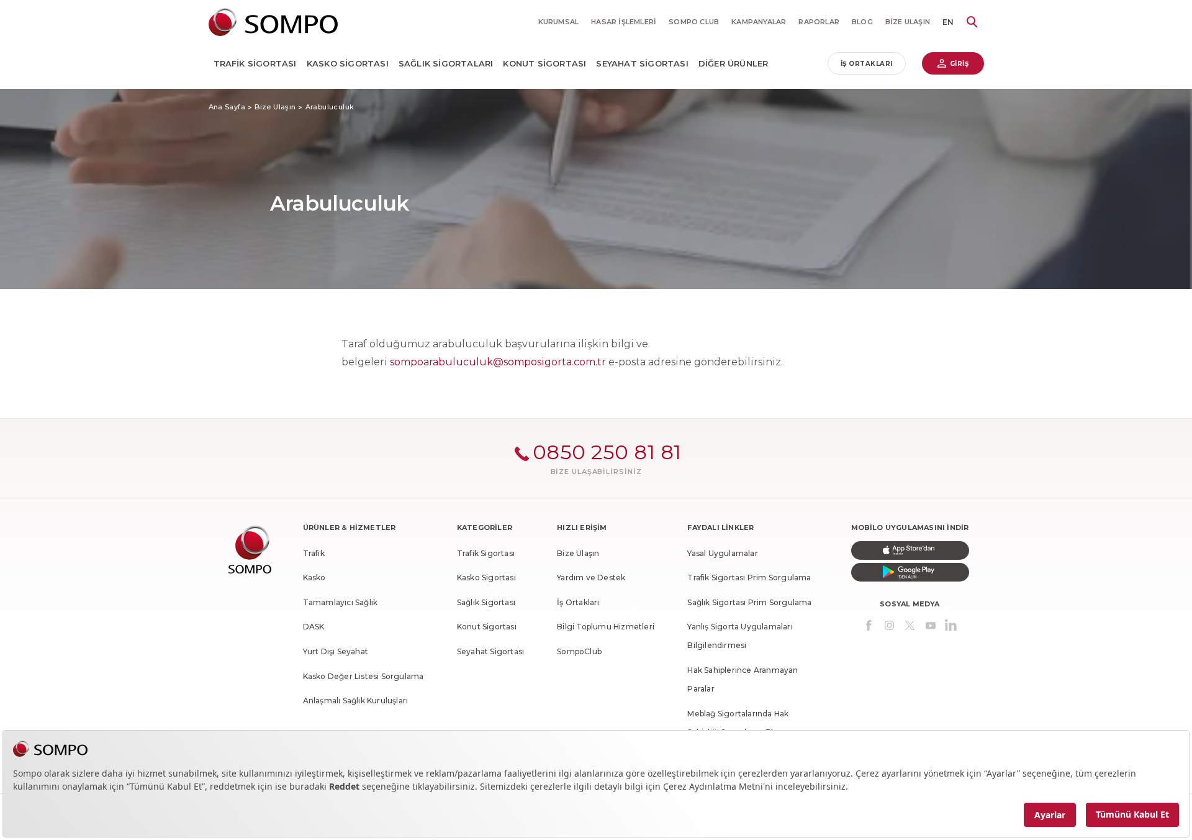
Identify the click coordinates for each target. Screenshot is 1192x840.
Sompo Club (694, 21)
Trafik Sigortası (255, 63)
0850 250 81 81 (607, 452)
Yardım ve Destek (591, 577)
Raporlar (818, 21)
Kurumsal (558, 21)
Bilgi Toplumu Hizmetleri (605, 626)
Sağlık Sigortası (486, 602)
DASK (314, 626)
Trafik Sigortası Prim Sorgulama (749, 577)
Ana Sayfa (227, 107)
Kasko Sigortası (348, 63)
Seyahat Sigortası (642, 63)
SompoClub (579, 651)
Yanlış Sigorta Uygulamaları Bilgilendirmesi (739, 636)
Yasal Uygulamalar (722, 553)
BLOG (862, 21)
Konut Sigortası (544, 63)
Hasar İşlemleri (623, 21)
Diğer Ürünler (733, 63)
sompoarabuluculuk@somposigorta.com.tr (498, 362)
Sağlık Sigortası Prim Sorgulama (749, 602)
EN (948, 22)
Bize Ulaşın (907, 21)
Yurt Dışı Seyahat (335, 651)
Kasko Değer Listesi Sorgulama (363, 676)
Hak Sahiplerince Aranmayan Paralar (742, 679)
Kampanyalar (758, 21)
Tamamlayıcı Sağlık (340, 602)
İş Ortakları (867, 64)
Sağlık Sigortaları (446, 63)
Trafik (314, 553)
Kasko (314, 577)
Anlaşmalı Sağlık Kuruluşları (356, 700)
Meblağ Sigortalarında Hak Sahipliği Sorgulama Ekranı (738, 723)
